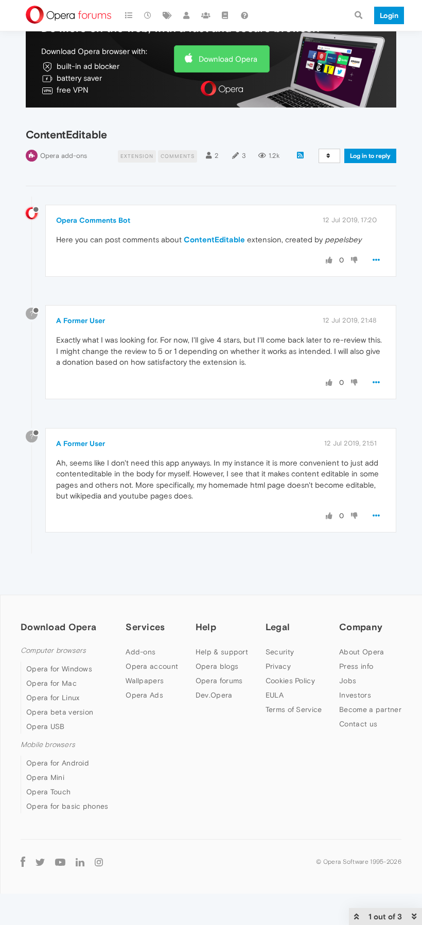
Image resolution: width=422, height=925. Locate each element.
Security (280, 652)
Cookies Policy (290, 681)
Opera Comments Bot (93, 220)
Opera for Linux (53, 697)
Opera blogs (217, 666)
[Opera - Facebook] (22, 861)
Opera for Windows (59, 669)
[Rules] (225, 15)
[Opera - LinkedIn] (80, 861)
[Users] (187, 15)
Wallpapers (145, 681)
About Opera (361, 652)
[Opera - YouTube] (60, 861)
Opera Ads (144, 695)
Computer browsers (53, 650)
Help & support (222, 652)
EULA (275, 695)
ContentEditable (214, 239)
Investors (355, 695)
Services (145, 626)
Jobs (347, 681)
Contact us (358, 724)
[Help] (244, 15)
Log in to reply (370, 155)
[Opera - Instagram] (99, 861)
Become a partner (370, 709)
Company (360, 626)
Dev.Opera (214, 695)
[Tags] (167, 15)
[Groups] (206, 15)
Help (206, 626)
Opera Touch (48, 792)
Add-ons (140, 652)
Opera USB (45, 726)
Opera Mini (45, 777)
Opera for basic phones (67, 806)
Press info (356, 666)
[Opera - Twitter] (40, 861)
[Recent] (148, 15)
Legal (278, 626)
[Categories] (128, 15)
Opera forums (219, 681)
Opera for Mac (51, 683)
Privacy (278, 666)
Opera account (152, 666)
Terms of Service (294, 709)
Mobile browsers (48, 744)
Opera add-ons (63, 155)
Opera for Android (57, 763)
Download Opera (228, 59)
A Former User (80, 320)
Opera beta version (59, 712)
